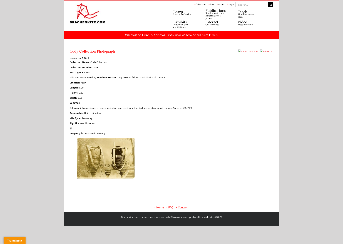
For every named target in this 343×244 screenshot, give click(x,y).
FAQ (170, 207)
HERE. (213, 35)
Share (255, 51)
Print (270, 51)
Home (160, 207)
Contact (182, 207)
